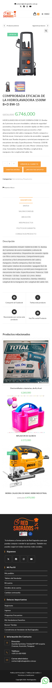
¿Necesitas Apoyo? (35, 170)
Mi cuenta (8, 583)
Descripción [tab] (25, 200)
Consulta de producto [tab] (26, 234)
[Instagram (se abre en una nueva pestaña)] (27, 6)
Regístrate (9, 605)
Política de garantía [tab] (26, 228)
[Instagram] (23, 558)
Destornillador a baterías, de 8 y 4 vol (26, 388)
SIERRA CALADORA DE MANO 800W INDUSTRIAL (26, 493)
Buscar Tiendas (11, 625)
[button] (46, 31)
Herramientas (17, 179)
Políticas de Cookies (33, 673)
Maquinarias (27, 179)
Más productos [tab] (26, 223)
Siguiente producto (38, 26)
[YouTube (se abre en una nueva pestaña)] (30, 6)
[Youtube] (31, 558)
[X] (8, 558)
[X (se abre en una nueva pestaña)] (21, 6)
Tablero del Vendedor (13, 578)
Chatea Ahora (13, 170)
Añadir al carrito (29, 164)
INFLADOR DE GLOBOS (26, 436)
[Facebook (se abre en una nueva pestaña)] (24, 6)
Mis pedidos (9, 573)
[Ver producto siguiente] (47, 25)
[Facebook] (16, 558)
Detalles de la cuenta (13, 588)
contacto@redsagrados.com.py (23, 661)
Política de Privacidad (17, 673)
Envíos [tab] (26, 206)
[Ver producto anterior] (4, 25)
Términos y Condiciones (26, 675)
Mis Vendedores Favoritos (15, 620)
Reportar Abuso (9, 187)
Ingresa (8, 610)
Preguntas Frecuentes (13, 615)
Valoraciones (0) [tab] (26, 211)
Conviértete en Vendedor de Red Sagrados (21, 630)
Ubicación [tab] (26, 217)
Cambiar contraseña (12, 592)
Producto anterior (13, 26)
